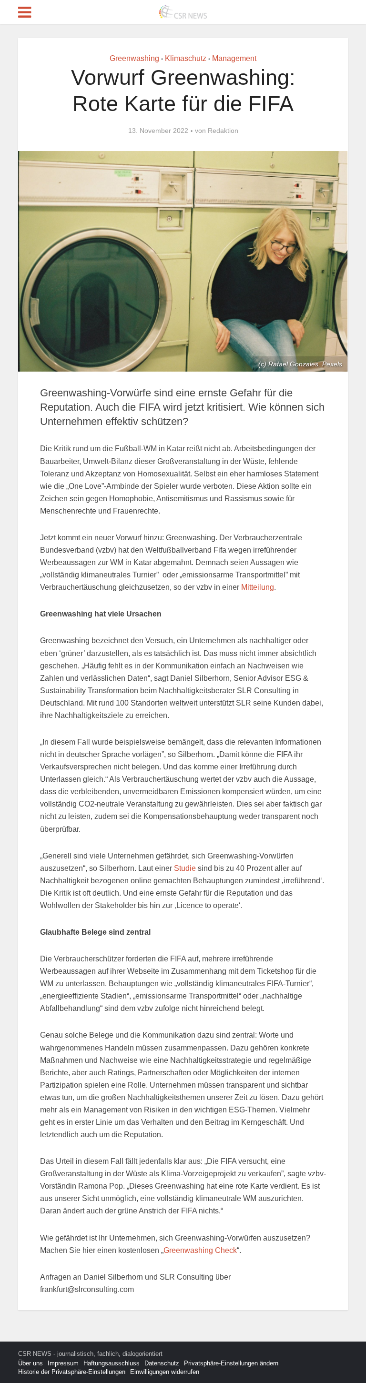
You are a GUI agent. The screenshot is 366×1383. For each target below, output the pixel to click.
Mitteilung (257, 587)
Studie (185, 868)
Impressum (63, 1363)
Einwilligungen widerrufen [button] (164, 1371)
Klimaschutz (185, 58)
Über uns (30, 1363)
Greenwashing (134, 58)
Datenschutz (161, 1363)
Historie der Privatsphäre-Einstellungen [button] (71, 1371)
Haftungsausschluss (111, 1363)
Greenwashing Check (200, 1250)
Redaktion (223, 130)
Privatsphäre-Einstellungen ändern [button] (231, 1363)
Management (234, 58)
